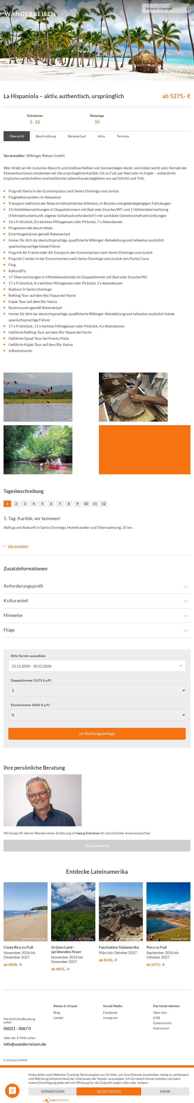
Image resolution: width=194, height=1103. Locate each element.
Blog (56, 1012)
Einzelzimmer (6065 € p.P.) (30, 705)
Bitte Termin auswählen (28, 656)
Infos (101, 136)
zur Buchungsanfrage (97, 734)
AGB (156, 1018)
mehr (165, 1091)
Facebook (110, 1012)
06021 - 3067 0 (17, 1028)
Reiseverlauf (77, 136)
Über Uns (160, 1012)
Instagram (110, 1018)
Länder (58, 1018)
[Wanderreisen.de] (30, 14)
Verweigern (52, 1091)
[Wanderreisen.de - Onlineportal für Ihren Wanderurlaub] (22, 1006)
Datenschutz (162, 1023)
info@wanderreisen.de (22, 1044)
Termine (123, 136)
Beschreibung (46, 136)
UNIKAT (22, 1060)
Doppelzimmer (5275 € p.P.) (31, 680)
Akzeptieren (109, 1091)
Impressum (161, 1028)
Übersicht (16, 136)
